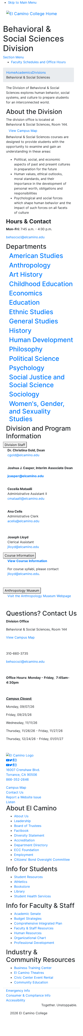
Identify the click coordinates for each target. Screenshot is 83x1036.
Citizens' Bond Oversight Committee (42, 859)
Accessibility (15, 1000)
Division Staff (15, 445)
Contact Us (14, 792)
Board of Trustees (27, 826)
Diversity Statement (29, 835)
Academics (23, 72)
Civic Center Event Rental (33, 977)
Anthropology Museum (22, 590)
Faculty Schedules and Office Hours (38, 62)
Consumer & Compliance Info (28, 995)
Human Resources (28, 933)
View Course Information (27, 561)
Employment (23, 855)
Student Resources (28, 877)
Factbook (21, 831)
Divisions (39, 72)
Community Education (31, 982)
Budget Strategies (28, 918)
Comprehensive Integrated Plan (38, 923)
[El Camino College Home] (31, 14)
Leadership (22, 821)
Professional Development (34, 943)
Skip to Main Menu (22, 2)
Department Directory (31, 845)
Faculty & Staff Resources (33, 928)
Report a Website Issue (23, 797)
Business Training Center (33, 968)
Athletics (20, 882)
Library (19, 891)
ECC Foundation (26, 850)
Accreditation (24, 840)
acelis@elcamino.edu (23, 521)
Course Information (19, 555)
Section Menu (13, 57)
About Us (21, 816)
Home (10, 72)
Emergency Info (18, 991)
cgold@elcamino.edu (23, 455)
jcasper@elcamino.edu (25, 476)
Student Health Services (32, 896)
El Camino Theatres (29, 973)
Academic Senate (27, 914)
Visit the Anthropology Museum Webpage (39, 596)
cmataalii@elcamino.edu (25, 498)
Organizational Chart (30, 938)
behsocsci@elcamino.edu (25, 237)
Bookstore (22, 886)
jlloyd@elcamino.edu (23, 547)
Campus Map (16, 787)
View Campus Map (20, 637)
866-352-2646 (17, 779)
